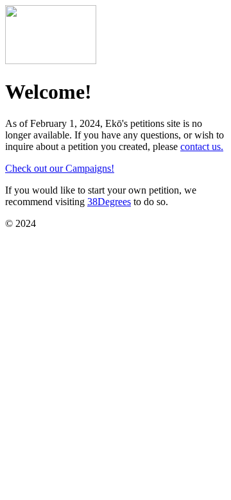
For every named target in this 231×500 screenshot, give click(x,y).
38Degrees (109, 201)
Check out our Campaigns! (59, 168)
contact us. (201, 146)
